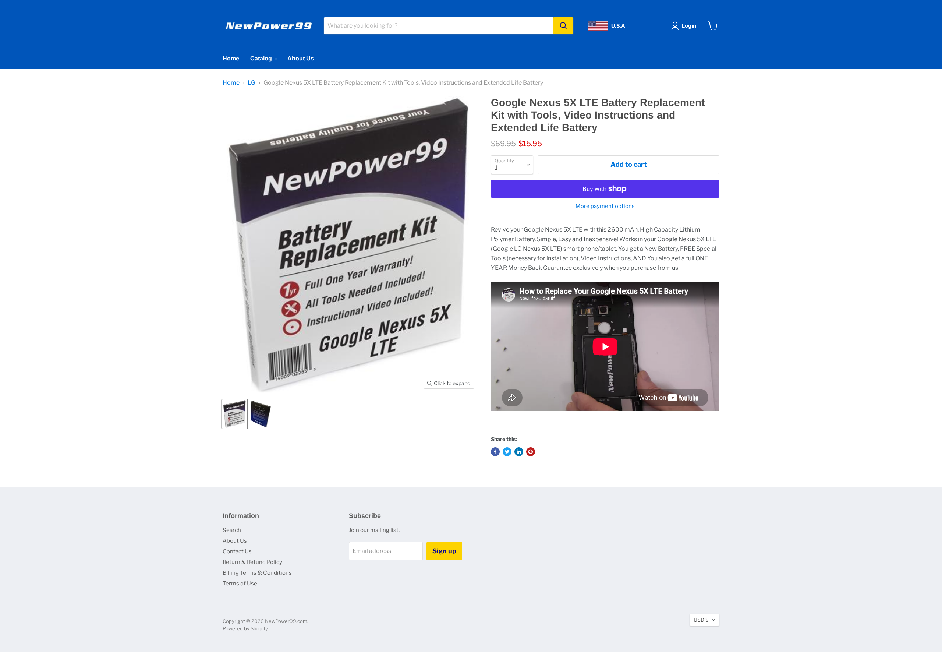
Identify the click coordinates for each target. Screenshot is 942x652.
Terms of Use (240, 583)
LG (251, 83)
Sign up (444, 551)
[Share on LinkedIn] (518, 451)
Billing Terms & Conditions (257, 573)
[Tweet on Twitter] (507, 451)
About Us (300, 58)
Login (688, 25)
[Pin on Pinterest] (530, 451)
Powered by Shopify (245, 628)
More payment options (605, 206)
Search (232, 530)
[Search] (563, 25)
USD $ (701, 620)
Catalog (261, 58)
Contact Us (237, 551)
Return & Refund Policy (252, 562)
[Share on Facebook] (495, 451)
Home (231, 58)
